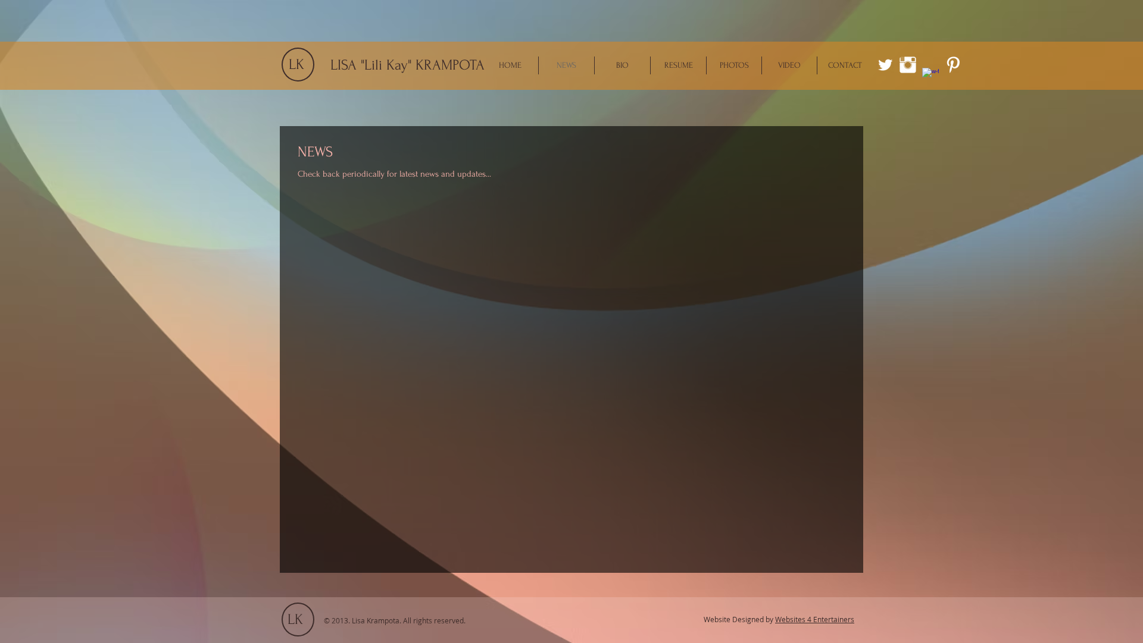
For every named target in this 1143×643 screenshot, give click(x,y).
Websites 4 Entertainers (814, 619)
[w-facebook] (930, 76)
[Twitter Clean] (885, 65)
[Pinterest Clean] (953, 65)
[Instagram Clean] (908, 65)
